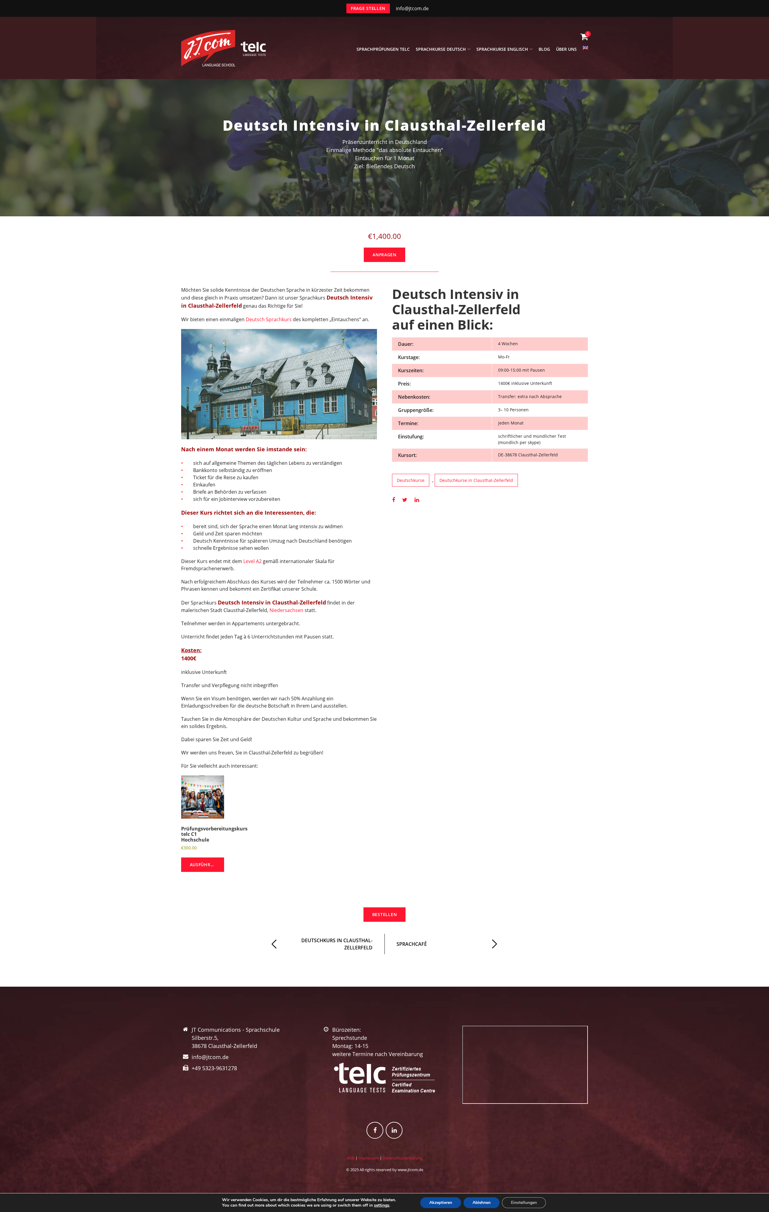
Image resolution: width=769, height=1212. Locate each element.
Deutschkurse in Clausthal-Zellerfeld (476, 480)
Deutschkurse (410, 480)
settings (381, 1205)
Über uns (566, 49)
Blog (544, 49)
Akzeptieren (440, 1202)
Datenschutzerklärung (402, 1158)
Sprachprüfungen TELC (383, 49)
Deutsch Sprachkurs (269, 319)
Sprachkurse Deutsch (441, 49)
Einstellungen (524, 1202)
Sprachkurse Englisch (502, 49)
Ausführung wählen (207, 864)
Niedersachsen (286, 610)
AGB (350, 1158)
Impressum (368, 1158)
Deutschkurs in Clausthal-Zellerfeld (336, 944)
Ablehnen (482, 1202)
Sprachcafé (412, 944)
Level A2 (252, 561)
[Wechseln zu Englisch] (585, 51)
